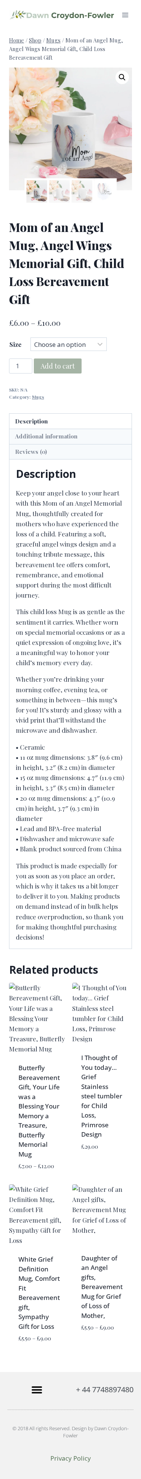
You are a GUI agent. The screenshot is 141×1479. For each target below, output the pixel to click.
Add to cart (58, 366)
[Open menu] (125, 15)
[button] (122, 77)
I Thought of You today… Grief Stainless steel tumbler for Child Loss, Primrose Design (101, 1096)
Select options (94, 1344)
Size (15, 344)
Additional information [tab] (46, 436)
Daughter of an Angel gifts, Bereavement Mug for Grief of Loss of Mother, (102, 1287)
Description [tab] (31, 421)
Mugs (38, 397)
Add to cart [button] (100, 1158)
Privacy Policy (70, 1458)
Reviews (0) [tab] (31, 451)
